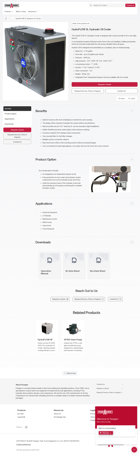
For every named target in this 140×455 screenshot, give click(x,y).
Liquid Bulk (21, 417)
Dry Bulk (20, 414)
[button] (86, 110)
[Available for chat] (134, 450)
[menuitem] (9, 11)
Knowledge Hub (60, 417)
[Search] (91, 5)
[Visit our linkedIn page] (26, 427)
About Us (57, 414)
